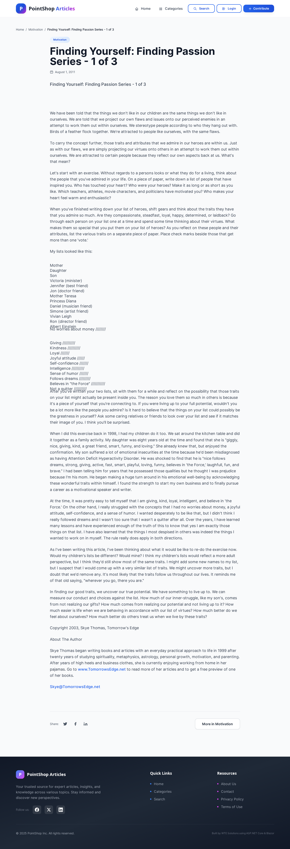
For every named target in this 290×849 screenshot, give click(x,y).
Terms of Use (231, 807)
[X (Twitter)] (49, 809)
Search (203, 8)
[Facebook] (37, 809)
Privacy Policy (232, 799)
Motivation (59, 39)
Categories (173, 8)
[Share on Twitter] (65, 724)
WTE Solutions (230, 833)
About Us (228, 784)
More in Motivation (217, 724)
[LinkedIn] (60, 809)
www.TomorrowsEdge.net (102, 669)
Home (145, 8)
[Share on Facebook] (75, 724)
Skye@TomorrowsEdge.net (75, 686)
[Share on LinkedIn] (85, 724)
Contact (227, 791)
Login (231, 8)
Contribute (261, 8)
